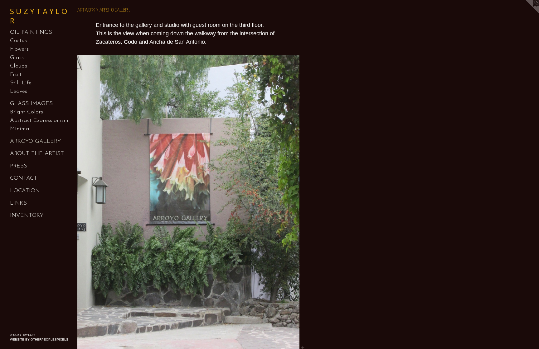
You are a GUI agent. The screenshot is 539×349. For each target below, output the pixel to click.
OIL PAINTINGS (31, 32)
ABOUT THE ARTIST (37, 154)
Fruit (16, 74)
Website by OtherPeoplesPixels (39, 339)
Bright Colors (26, 112)
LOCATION (25, 191)
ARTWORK (86, 10)
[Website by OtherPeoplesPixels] (526, 12)
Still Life (21, 83)
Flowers (19, 49)
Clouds (18, 66)
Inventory (26, 215)
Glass (17, 58)
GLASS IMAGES (31, 104)
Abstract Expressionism (39, 120)
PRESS (18, 166)
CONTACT (23, 178)
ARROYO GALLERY (35, 141)
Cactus (18, 41)
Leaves (18, 91)
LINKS (18, 203)
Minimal (20, 129)
